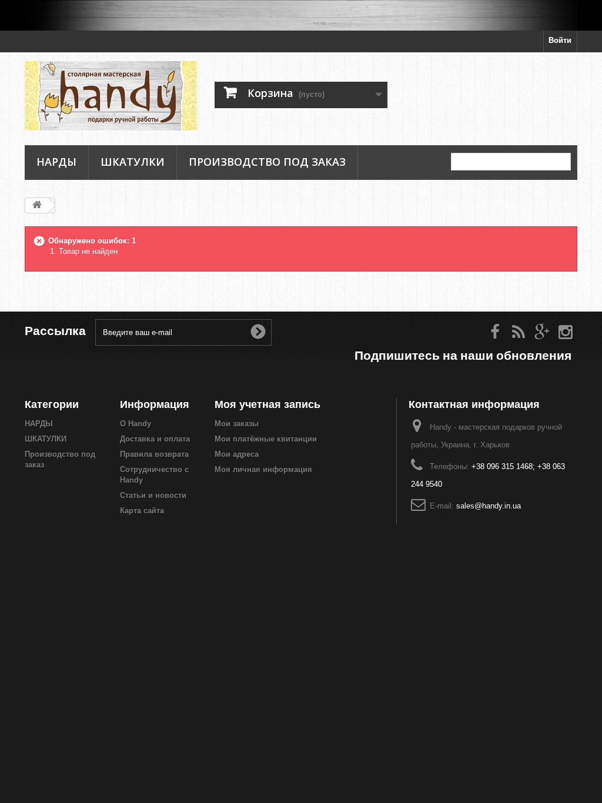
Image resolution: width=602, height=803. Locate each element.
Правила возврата (154, 454)
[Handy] (111, 96)
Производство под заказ (267, 162)
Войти (560, 40)
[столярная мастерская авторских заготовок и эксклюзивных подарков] (301, 15)
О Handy (135, 423)
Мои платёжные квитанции (266, 438)
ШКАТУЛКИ (133, 162)
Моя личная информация (263, 469)
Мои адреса (237, 454)
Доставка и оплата (155, 438)
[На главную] (37, 205)
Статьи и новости (153, 495)
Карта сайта (142, 510)
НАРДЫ (56, 162)
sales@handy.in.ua (488, 505)
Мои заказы (237, 423)
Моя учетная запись (267, 404)
